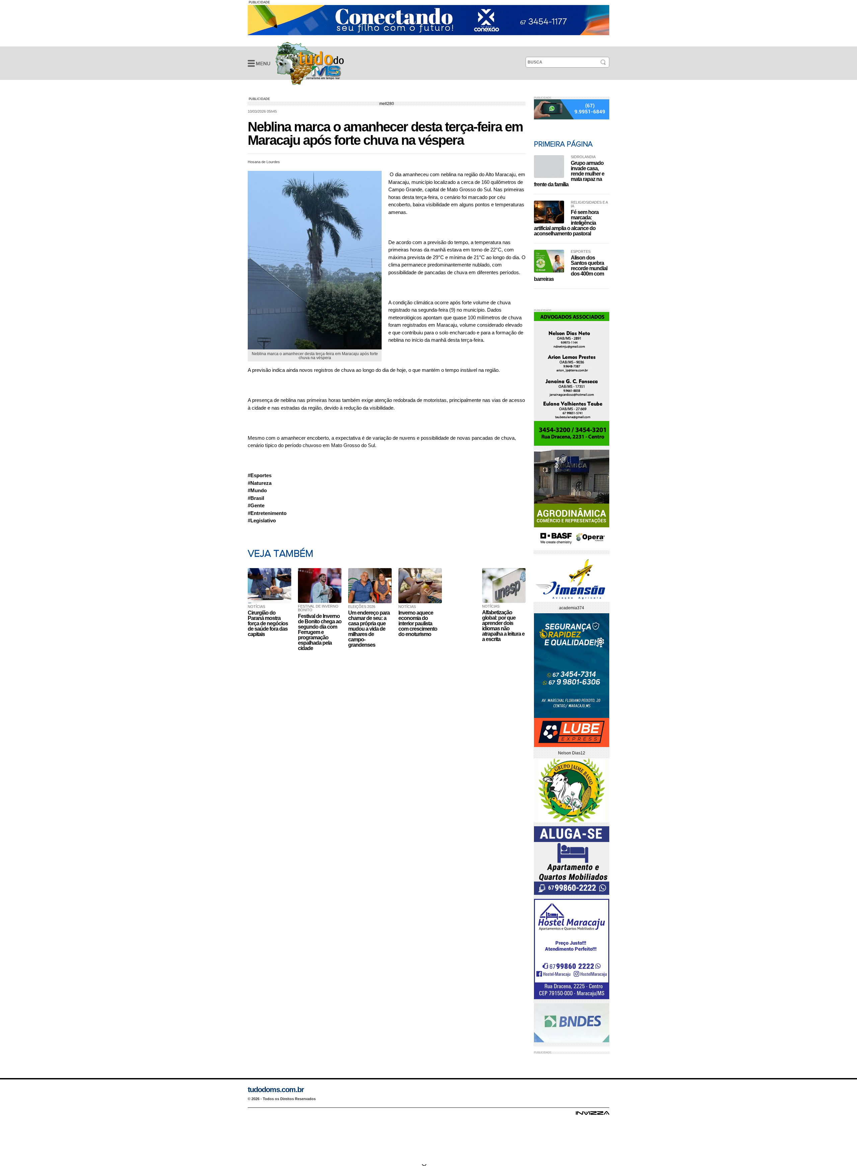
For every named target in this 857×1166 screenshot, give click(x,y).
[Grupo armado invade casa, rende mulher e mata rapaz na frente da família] (549, 166)
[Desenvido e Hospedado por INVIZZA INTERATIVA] (592, 1115)
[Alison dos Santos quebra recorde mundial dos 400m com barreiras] (549, 261)
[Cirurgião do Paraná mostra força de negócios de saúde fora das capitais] (271, 585)
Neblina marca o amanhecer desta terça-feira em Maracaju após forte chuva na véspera (309, 63)
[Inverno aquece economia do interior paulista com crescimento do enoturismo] (421, 585)
